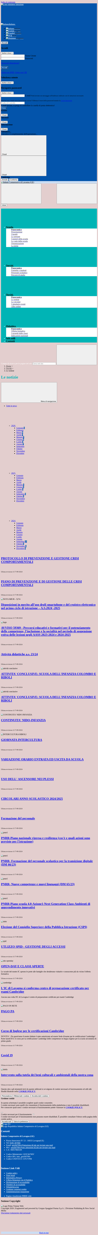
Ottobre (19, 449)
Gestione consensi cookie (16, 1189)
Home (8, 366)
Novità (9, 368)
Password (29, 58)
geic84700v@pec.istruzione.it (33, 1147)
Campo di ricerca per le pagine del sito (16, 363)
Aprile (19, 435)
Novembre (20, 451)
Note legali (10, 1175)
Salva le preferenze (21, 1122)
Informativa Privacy (14, 1178)
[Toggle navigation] (21, 193)
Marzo (19, 432)
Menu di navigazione (48, 401)
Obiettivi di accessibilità (15, 1185)
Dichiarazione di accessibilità (17, 1182)
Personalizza (7, 1096)
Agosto (20, 444)
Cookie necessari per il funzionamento (16, 1114)
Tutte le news (11, 406)
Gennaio (20, 428)
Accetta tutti (40, 1096)
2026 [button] (13, 426)
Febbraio (19, 430)
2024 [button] (13, 521)
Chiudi (4, 115)
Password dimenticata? (10, 63)
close (4, 205)
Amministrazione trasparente (17, 1192)
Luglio (19, 442)
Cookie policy (11, 1173)
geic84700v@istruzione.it (32, 1145)
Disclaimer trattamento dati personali (15, 1213)
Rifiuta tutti (21, 1096)
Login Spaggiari (66, 101)
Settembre (20, 446)
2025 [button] (13, 473)
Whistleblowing (12, 1187)
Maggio (20, 437)
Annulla (5, 180)
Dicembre (20, 453)
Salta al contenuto (8, 2)
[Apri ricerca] (77, 193)
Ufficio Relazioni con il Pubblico (19, 1180)
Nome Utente (30, 56)
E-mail (27, 95)
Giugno (20, 439)
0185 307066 (15, 1143)
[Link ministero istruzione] (12, 4)
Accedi (4, 43)
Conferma (13, 180)
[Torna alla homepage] (49, 182)
